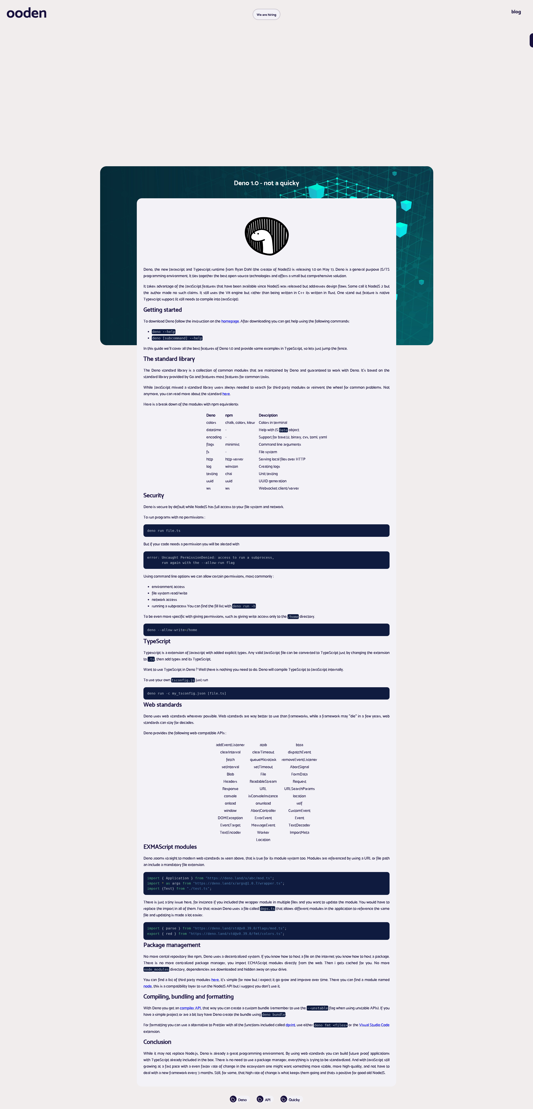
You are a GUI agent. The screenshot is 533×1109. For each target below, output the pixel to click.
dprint (290, 1024)
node (147, 986)
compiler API (190, 1008)
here (226, 393)
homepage (230, 321)
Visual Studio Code (374, 1024)
